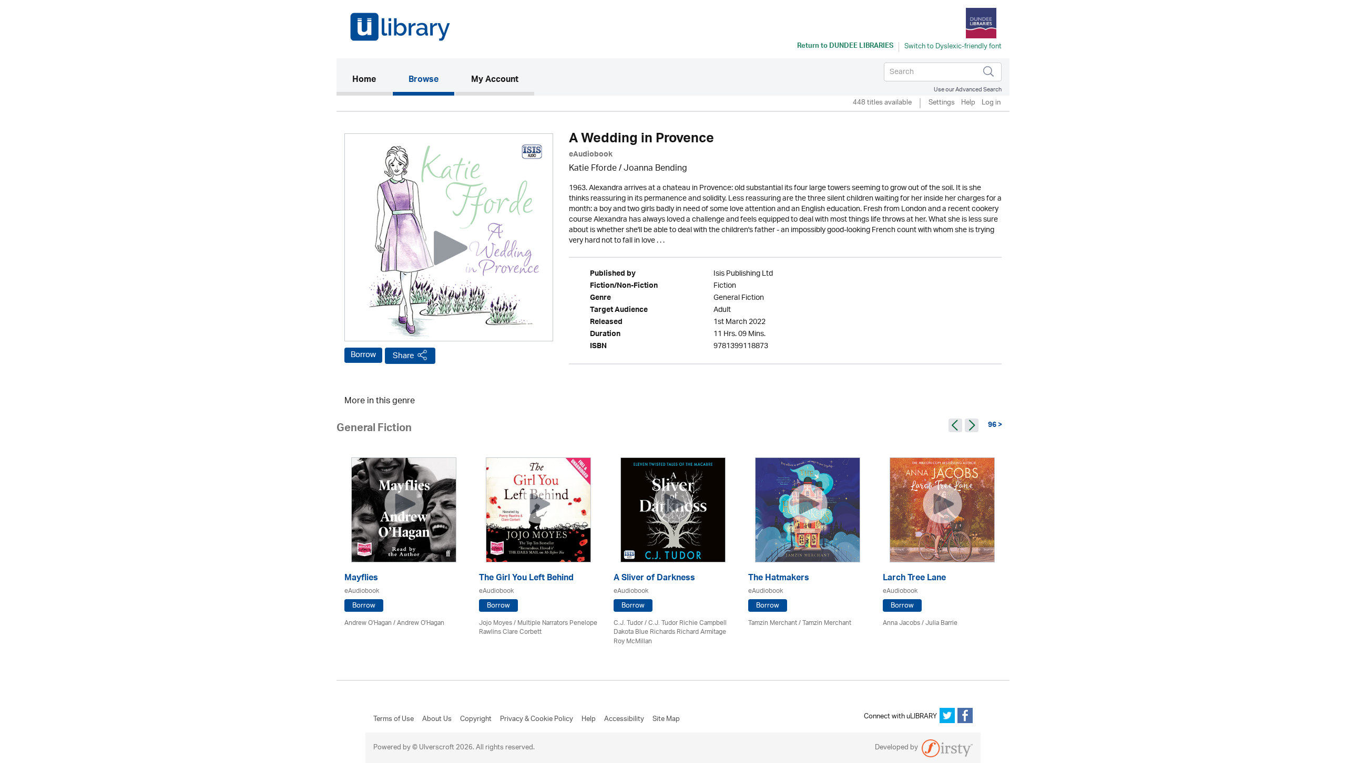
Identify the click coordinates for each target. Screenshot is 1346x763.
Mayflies (361, 579)
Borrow (363, 355)
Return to (845, 47)
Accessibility (624, 719)
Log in (991, 103)
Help (968, 103)
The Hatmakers (778, 579)
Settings (942, 103)
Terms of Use (393, 719)
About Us (437, 719)
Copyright (476, 719)
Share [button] (403, 355)
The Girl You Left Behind (526, 579)
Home (372, 80)
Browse (424, 80)
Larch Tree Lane (914, 579)
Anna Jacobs (901, 623)
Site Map (666, 719)
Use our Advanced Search (968, 89)
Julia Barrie (941, 623)
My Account (494, 80)
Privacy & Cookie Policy (536, 719)
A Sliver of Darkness (654, 579)
